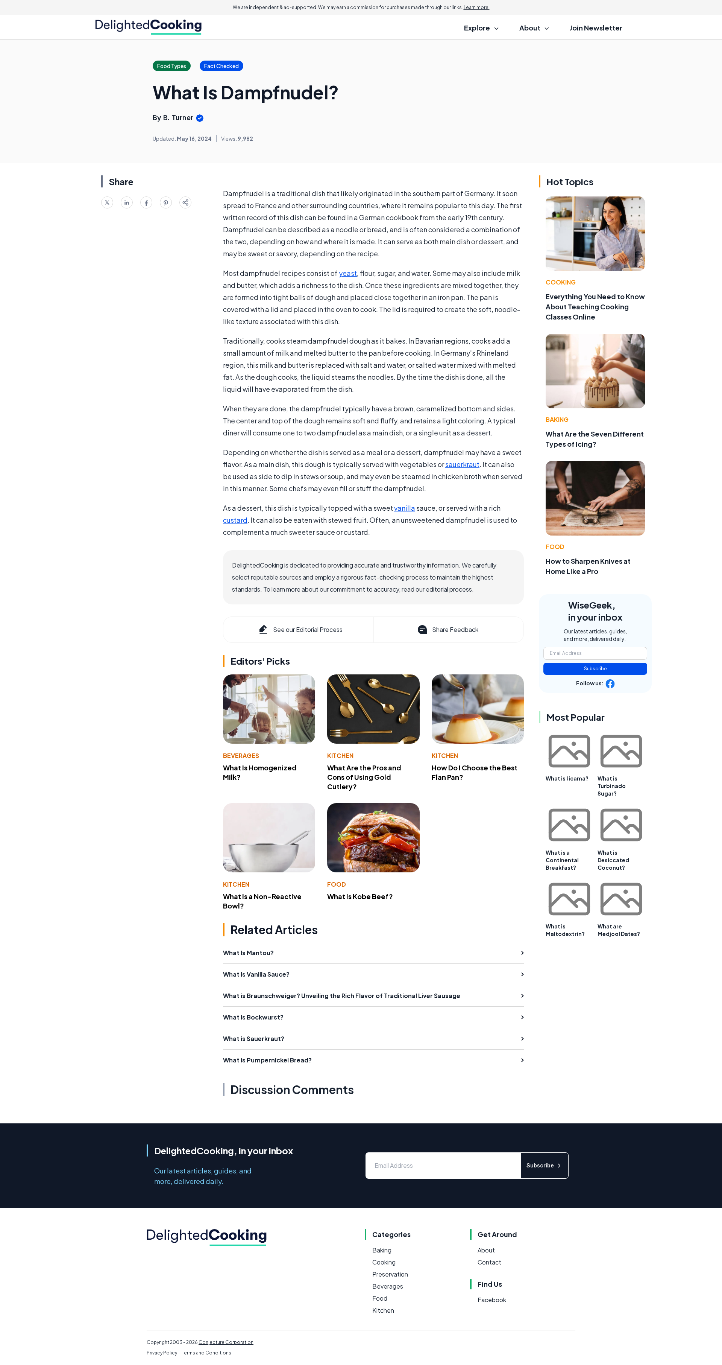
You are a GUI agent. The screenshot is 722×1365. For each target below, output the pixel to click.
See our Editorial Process (308, 629)
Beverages (241, 755)
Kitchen (340, 755)
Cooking (561, 282)
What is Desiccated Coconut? (613, 860)
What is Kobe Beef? (360, 896)
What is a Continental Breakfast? (562, 860)
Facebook (492, 1300)
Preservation (390, 1274)
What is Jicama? (567, 778)
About (486, 1250)
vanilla (404, 508)
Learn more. (477, 7)
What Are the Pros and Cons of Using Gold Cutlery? (364, 777)
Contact (489, 1262)
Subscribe (595, 668)
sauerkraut (462, 464)
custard (235, 520)
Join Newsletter (596, 27)
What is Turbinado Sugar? (612, 786)
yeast (348, 273)
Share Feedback (455, 629)
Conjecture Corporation (226, 1342)
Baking (557, 419)
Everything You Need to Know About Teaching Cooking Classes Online (595, 306)
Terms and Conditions (206, 1353)
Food (336, 884)
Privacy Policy (162, 1353)
